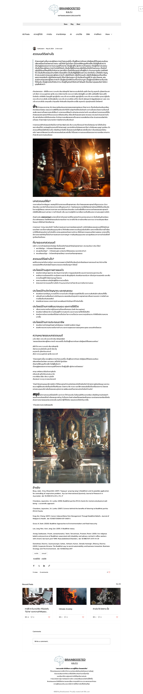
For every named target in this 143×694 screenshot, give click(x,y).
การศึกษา (97, 34)
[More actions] (109, 48)
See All (118, 584)
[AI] (37, 596)
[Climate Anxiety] (71, 596)
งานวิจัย (79, 34)
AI (71, 34)
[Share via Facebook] (34, 566)
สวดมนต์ (44, 553)
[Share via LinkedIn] (44, 566)
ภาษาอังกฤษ (61, 34)
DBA (88, 34)
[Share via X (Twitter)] (39, 566)
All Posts (26, 34)
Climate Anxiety (65, 608)
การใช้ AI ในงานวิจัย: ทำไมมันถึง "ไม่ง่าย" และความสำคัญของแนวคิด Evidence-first (37, 610)
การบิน (49, 34)
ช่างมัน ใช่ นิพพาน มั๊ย (101, 608)
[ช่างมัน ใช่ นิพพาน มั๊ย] (105, 596)
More (108, 34)
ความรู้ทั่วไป (38, 34)
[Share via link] (49, 566)
